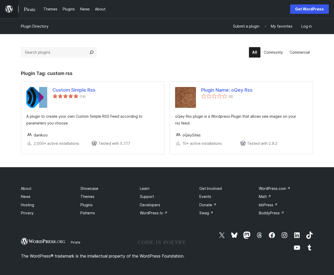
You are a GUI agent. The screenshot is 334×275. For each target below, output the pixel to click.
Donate (208, 205)
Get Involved (210, 188)
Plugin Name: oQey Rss (227, 90)
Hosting (27, 205)
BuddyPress (271, 213)
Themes (87, 196)
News (26, 196)
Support (147, 196)
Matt (265, 196)
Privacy (27, 213)
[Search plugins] (91, 52)
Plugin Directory (35, 26)
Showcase (89, 188)
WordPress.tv (154, 213)
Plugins (86, 205)
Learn (145, 188)
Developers (150, 205)
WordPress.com (274, 188)
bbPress (268, 205)
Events (205, 196)
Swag (206, 213)
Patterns (87, 213)
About (26, 188)
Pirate (75, 242)
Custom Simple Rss (74, 90)
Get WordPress (309, 9)
